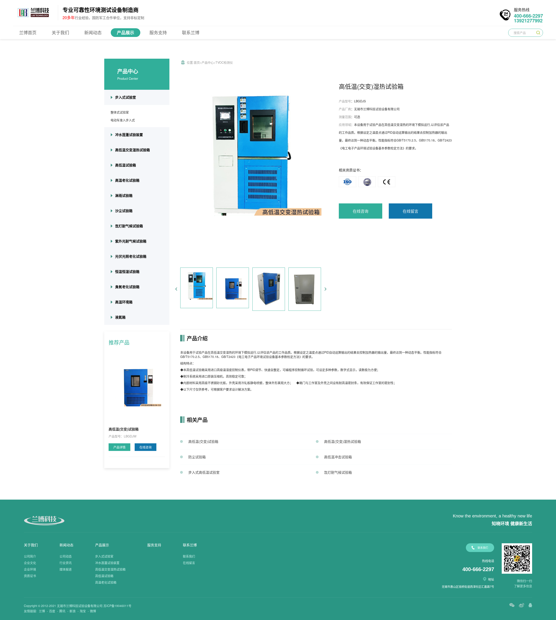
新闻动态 (93, 32)
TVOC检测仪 (224, 62)
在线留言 (410, 211)
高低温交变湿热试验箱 (132, 149)
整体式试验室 (120, 112)
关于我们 (60, 32)
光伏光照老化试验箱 (130, 256)
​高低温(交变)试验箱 (203, 441)
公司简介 (30, 556)
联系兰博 (190, 32)
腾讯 (62, 611)
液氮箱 (120, 317)
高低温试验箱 (125, 165)
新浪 (73, 611)
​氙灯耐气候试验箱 (338, 472)
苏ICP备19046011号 (117, 605)
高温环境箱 (123, 301)
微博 (93, 611)
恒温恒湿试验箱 (127, 271)
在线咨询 (145, 447)
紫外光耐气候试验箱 (130, 241)
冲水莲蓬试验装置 (129, 134)
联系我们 (189, 556)
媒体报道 (66, 569)
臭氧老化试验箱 (127, 286)
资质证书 (30, 575)
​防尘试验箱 (197, 456)
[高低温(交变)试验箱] (137, 385)
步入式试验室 (125, 97)
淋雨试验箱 (123, 195)
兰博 (42, 611)
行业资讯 (66, 562)
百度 (52, 611)
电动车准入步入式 (123, 120)
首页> (198, 62)
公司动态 (66, 556)
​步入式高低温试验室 (204, 472)
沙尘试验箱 (123, 210)
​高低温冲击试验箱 (338, 456)
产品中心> (208, 62)
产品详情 (119, 447)
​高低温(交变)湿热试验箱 (342, 441)
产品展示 (125, 32)
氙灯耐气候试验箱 (129, 225)
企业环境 (30, 569)
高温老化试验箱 (127, 180)
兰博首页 (27, 32)
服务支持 (158, 32)
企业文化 (30, 562)
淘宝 (83, 611)
